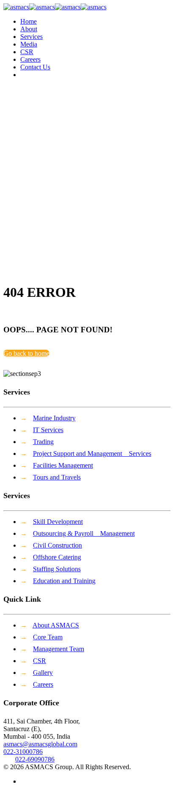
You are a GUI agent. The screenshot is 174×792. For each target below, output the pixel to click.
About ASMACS (56, 625)
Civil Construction (57, 545)
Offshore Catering (57, 557)
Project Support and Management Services (92, 453)
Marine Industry (54, 418)
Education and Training (64, 580)
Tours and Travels (57, 477)
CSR (39, 660)
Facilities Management (63, 465)
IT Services (48, 429)
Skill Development (58, 521)
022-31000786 (23, 751)
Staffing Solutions (57, 569)
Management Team (58, 648)
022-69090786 (34, 759)
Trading (43, 441)
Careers (43, 684)
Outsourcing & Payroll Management (84, 533)
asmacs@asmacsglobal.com (40, 744)
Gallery (43, 672)
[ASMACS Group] (54, 7)
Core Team (48, 637)
